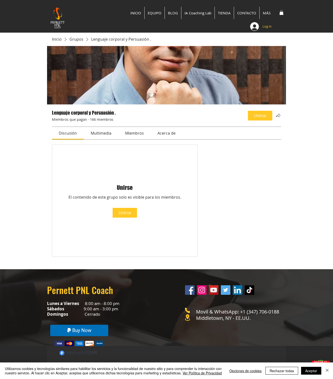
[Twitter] (225, 290)
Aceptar (311, 370)
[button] (281, 12)
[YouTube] (213, 290)
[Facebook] (190, 290)
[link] (68, 133)
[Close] (327, 370)
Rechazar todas (282, 370)
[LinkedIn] (237, 290)
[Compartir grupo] (278, 115)
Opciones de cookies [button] (245, 370)
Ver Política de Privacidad (202, 372)
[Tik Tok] (249, 290)
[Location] (187, 317)
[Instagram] (201, 290)
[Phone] (187, 310)
